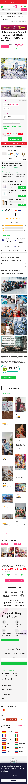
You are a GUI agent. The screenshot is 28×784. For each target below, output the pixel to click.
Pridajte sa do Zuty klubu (9, 636)
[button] (12, 383)
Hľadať (23, 9)
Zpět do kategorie (9, 372)
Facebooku (14, 596)
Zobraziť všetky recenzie (13, 527)
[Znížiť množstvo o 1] (7, 138)
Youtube (20, 598)
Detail (10, 568)
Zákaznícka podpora (10, 671)
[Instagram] (5, 677)
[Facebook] (3, 677)
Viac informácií (20, 713)
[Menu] (2, 6)
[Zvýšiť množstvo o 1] (7, 137)
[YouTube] (8, 677)
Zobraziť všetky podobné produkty (13, 573)
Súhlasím (13, 780)
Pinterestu (14, 601)
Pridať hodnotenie (7, 234)
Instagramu (9, 598)
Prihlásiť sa (13, 661)
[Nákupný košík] (24, 6)
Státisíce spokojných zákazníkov (14, 13)
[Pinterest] (11, 677)
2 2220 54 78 (8, 207)
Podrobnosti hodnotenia (20, 48)
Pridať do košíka (15, 137)
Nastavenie (13, 775)
